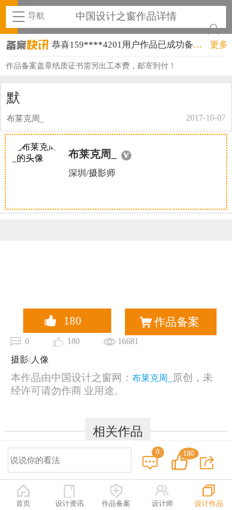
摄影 (20, 359)
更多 (219, 44)
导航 (36, 15)
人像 (40, 359)
